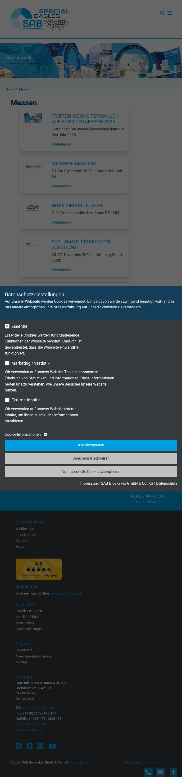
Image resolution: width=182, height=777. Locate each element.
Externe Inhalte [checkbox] (25, 399)
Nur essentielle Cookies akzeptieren (91, 471)
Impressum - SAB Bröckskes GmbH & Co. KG (116, 483)
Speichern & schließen (91, 458)
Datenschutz (166, 483)
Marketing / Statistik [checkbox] (30, 363)
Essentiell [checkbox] (20, 326)
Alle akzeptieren (91, 445)
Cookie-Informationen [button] (23, 434)
